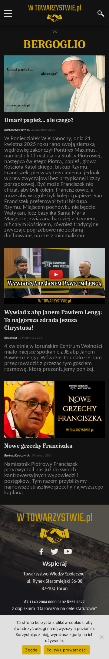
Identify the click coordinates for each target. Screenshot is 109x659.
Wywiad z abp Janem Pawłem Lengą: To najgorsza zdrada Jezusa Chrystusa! (53, 320)
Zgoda (31, 649)
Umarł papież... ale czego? (39, 120)
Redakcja (10, 338)
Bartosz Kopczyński (17, 130)
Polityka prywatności (67, 649)
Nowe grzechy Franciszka (38, 445)
